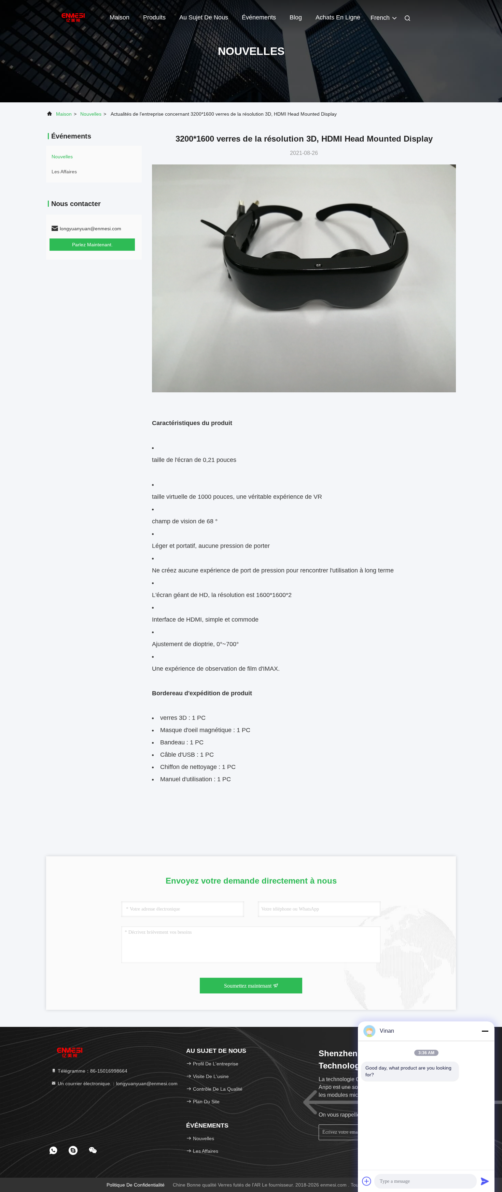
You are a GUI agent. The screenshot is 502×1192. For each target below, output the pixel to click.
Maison (119, 17)
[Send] (484, 1181)
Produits (154, 17)
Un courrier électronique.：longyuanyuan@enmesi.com (117, 1083)
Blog (296, 17)
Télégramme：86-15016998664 (91, 1071)
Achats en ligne (338, 17)
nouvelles (90, 114)
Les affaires (64, 171)
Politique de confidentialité (136, 1185)
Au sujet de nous (203, 17)
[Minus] (485, 1031)
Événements (259, 17)
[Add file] (367, 1181)
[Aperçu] (73, 17)
